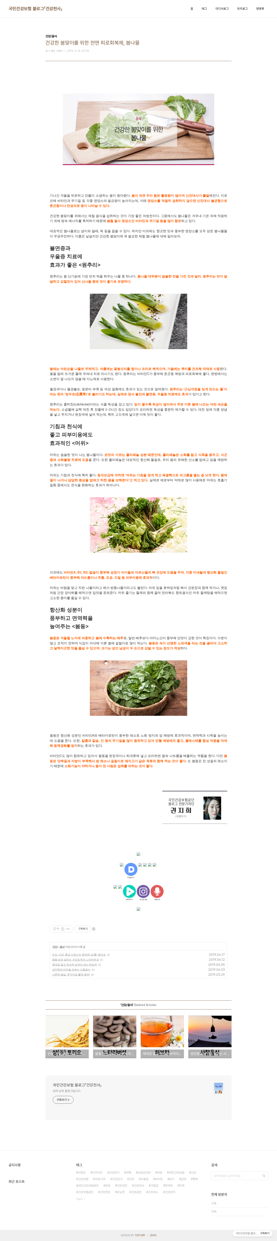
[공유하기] (62, 929)
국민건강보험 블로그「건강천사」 (35, 8)
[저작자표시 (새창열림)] (93, 929)
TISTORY (140, 1235)
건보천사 (139, 1185)
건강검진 (122, 1185)
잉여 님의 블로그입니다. (67, 1091)
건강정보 (105, 1192)
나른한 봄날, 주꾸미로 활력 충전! (71, 974)
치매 (181, 1185)
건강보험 (83, 1179)
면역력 (169, 1185)
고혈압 (154, 1185)
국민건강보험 (176, 1172)
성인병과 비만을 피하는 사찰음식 (71, 969)
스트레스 (153, 1192)
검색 (264, 1176)
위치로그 (242, 8)
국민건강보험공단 (88, 1185)
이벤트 (82, 1172)
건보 (193, 1172)
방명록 (260, 8)
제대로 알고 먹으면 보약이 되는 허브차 (74, 964)
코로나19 (100, 1179)
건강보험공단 (85, 1192)
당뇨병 (121, 1192)
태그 (204, 8)
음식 (62, 946)
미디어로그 (222, 8)
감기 (171, 1179)
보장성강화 (144, 1172)
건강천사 (114, 1172)
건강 (55, 946)
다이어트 (97, 1172)
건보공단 (136, 1192)
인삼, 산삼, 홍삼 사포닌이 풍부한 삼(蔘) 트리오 (79, 954)
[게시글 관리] (68, 929)
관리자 (153, 1235)
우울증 (144, 1179)
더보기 (79, 1199)
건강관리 (170, 1192)
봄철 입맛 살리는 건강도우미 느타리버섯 (75, 959)
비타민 (159, 1179)
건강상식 (117, 1179)
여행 (128, 1172)
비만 (159, 1172)
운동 (107, 1185)
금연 (183, 1179)
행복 (195, 1179)
